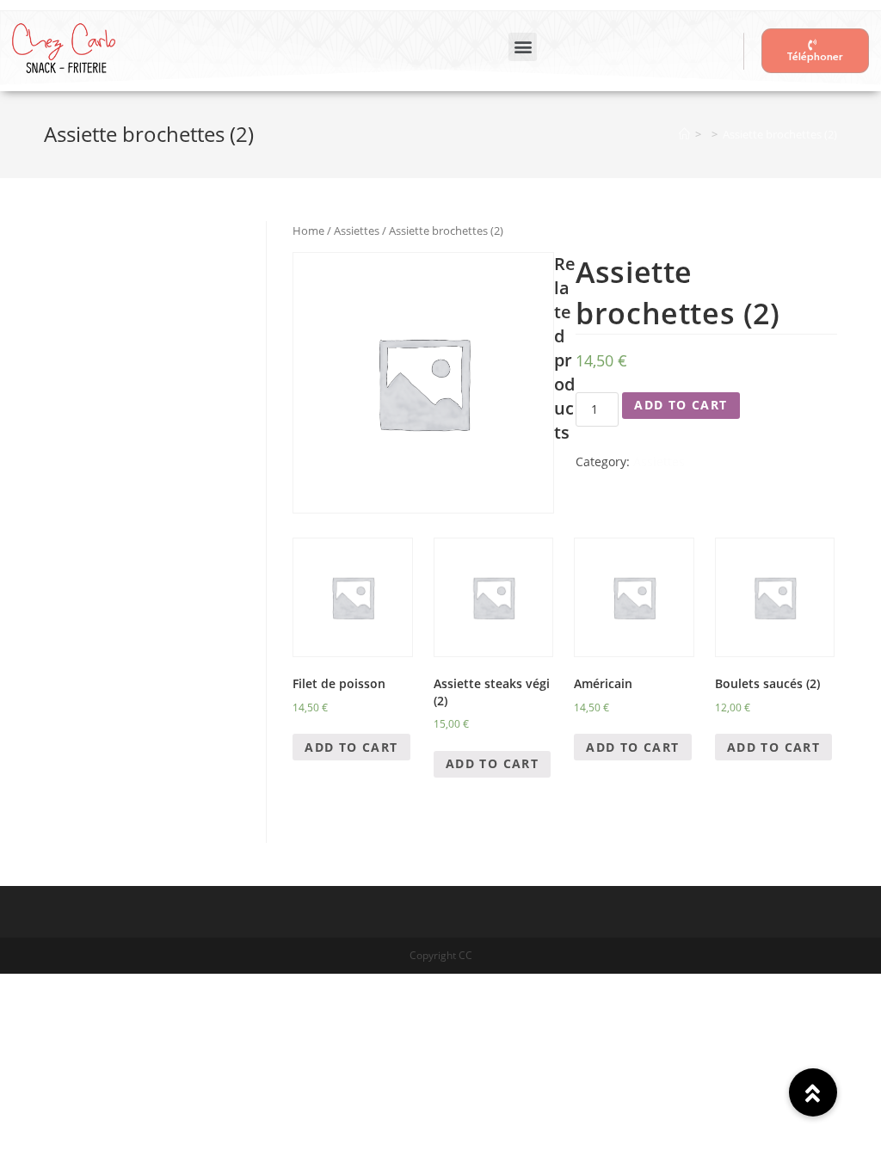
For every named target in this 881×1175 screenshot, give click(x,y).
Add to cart (680, 405)
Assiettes (356, 230)
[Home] (684, 134)
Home (308, 230)
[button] (522, 47)
